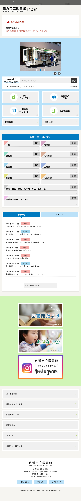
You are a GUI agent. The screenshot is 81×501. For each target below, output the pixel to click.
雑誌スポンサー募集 (14, 404)
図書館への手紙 (12, 415)
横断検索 (49, 122)
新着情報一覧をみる (32, 285)
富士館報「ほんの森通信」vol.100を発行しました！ (26, 266)
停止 (59, 73)
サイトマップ (56, 482)
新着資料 (9, 122)
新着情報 (21, 215)
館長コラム (10, 425)
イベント (59, 215)
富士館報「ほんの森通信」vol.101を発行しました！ (26, 234)
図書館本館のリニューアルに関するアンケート (24, 274)
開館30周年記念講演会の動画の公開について (23, 226)
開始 (55, 73)
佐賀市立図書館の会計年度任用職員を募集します (25, 242)
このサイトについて (14, 446)
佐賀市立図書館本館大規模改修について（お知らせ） (27, 31)
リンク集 (9, 435)
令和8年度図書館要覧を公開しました (20, 250)
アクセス (40, 482)
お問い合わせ (24, 482)
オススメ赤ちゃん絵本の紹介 (17, 258)
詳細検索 (74, 86)
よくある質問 (11, 394)
